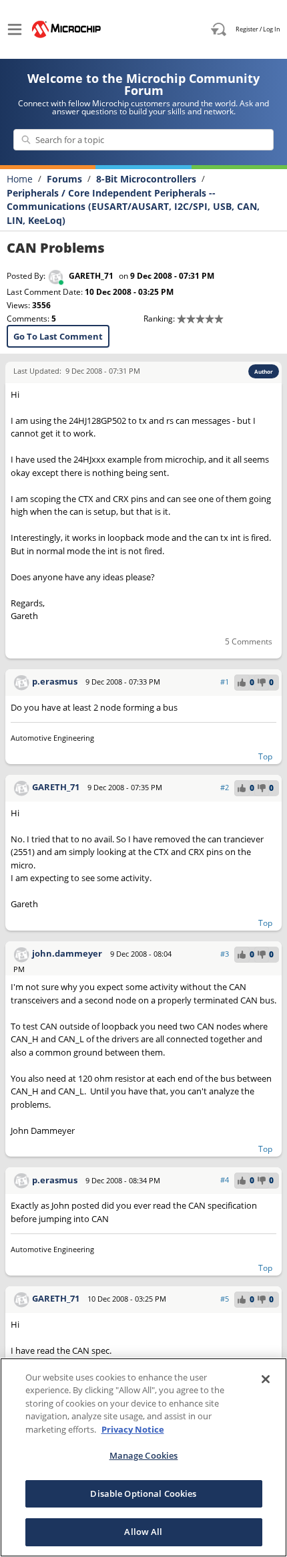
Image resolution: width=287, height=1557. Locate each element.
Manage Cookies (143, 1455)
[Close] (265, 1379)
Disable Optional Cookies (143, 1493)
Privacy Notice (132, 1429)
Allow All (143, 1532)
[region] (143, 1457)
